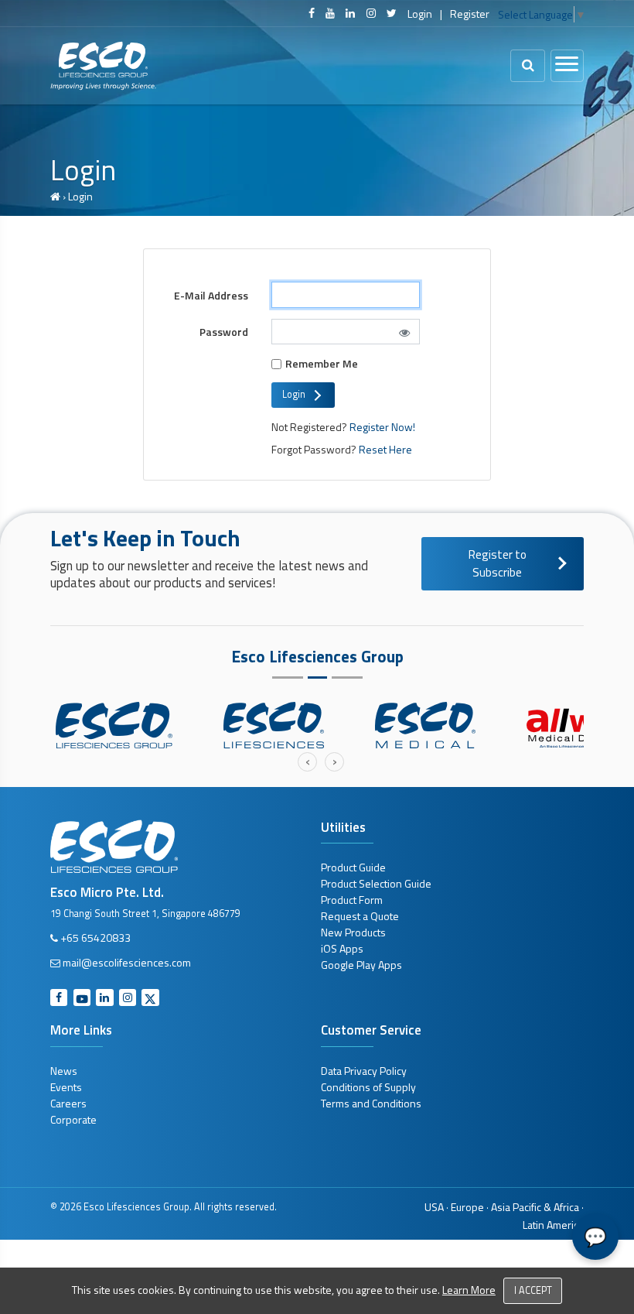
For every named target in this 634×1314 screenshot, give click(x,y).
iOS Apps (342, 948)
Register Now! (382, 427)
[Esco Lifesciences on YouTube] (330, 13)
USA (434, 1207)
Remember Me (321, 363)
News (63, 1070)
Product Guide (353, 867)
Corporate (73, 1119)
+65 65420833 (95, 937)
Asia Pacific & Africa (535, 1207)
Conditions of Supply (368, 1087)
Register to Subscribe (498, 563)
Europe (467, 1207)
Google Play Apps (361, 964)
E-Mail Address (211, 295)
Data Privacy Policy (364, 1070)
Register (469, 13)
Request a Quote (360, 916)
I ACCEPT (533, 1290)
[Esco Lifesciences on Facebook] (311, 13)
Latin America (553, 1224)
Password (223, 331)
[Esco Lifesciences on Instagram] (371, 13)
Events (66, 1087)
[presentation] (307, 762)
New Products (353, 932)
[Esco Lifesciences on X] (392, 13)
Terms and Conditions (371, 1103)
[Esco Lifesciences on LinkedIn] (350, 13)
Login (419, 13)
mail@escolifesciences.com (127, 962)
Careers (68, 1103)
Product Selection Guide (376, 883)
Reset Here (384, 449)
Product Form (352, 899)
